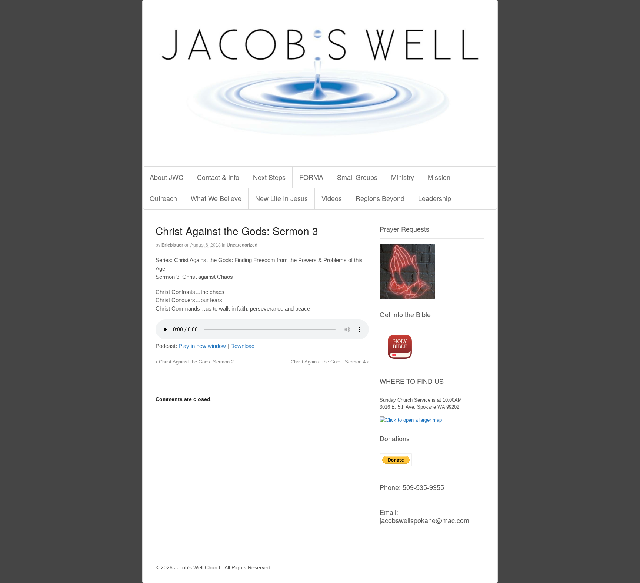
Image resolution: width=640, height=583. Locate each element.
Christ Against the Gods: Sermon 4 (329, 362)
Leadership (434, 198)
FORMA (311, 177)
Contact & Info (218, 177)
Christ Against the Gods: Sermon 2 (195, 362)
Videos (331, 198)
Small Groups (357, 177)
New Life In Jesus (281, 198)
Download (242, 346)
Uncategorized (242, 245)
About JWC (166, 177)
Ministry (402, 177)
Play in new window (202, 346)
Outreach (163, 198)
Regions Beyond (380, 198)
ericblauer (172, 245)
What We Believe (216, 198)
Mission (439, 177)
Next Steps (269, 177)
